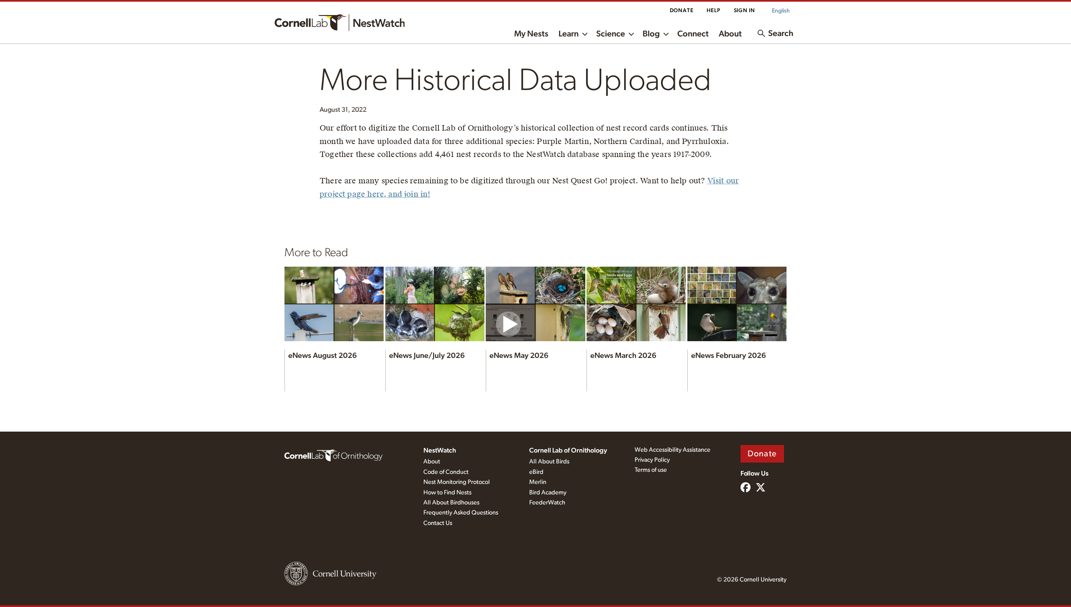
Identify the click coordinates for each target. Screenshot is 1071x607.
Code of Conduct (446, 472)
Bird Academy (547, 492)
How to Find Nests (447, 492)
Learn (569, 34)
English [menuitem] (781, 11)
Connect (693, 34)
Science (610, 34)
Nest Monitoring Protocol (456, 482)
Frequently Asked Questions (460, 512)
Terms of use (651, 470)
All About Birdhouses (451, 502)
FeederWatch (547, 502)
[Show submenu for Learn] (585, 33)
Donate (682, 10)
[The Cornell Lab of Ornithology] (333, 455)
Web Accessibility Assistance (672, 450)
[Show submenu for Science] (631, 33)
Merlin (537, 482)
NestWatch (439, 450)
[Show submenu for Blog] (666, 33)
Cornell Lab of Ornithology (568, 450)
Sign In (744, 10)
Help (713, 10)
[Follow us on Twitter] (761, 488)
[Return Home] (339, 22)
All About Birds (549, 461)
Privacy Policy (652, 460)
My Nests (531, 34)
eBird (536, 472)
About (730, 34)
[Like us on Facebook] (745, 488)
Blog (651, 34)
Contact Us (437, 523)
